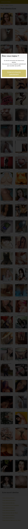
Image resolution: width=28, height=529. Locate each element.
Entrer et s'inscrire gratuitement (14, 73)
